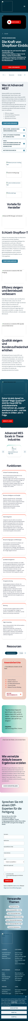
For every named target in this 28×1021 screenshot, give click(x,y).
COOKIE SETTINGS (14, 1008)
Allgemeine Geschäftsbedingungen (12, 888)
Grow (3, 973)
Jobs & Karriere (6, 954)
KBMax (3, 975)
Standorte (4, 956)
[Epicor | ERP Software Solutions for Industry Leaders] (7, 6)
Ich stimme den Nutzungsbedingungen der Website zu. (14, 875)
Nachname (6, 840)
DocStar (4, 980)
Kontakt (20, 75)
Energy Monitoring (14, 906)
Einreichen (8, 880)
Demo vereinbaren (14, 67)
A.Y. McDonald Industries (14, 683)
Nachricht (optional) (8, 865)
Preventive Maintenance (14, 927)
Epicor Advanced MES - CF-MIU (14, 910)
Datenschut (18, 991)
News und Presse (6, 958)
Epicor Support (19, 952)
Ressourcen (11, 75)
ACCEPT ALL (13, 1017)
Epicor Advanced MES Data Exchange (13, 917)
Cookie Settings (19, 993)
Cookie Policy (14, 1002)
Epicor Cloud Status (20, 963)
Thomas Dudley (12, 685)
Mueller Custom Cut (13, 681)
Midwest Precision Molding (14, 687)
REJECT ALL (14, 1012)
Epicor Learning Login (20, 956)
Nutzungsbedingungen (21, 990)
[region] (14, 1007)
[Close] (26, 997)
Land (5, 859)
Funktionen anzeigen (9, 261)
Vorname (6, 834)
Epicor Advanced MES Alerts (14, 913)
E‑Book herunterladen (10, 786)
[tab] (11, 653)
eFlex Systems (5, 978)
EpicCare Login (18, 954)
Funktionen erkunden (10, 123)
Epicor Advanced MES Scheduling (14, 920)
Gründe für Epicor (6, 952)
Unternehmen (7, 853)
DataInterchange (6, 977)
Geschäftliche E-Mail (8, 846)
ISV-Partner (5, 991)
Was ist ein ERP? (19, 976)
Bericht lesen (7, 421)
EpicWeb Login (18, 958)
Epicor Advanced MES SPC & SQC (14, 923)
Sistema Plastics (12, 680)
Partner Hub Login (6, 993)
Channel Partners (6, 990)
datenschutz (16, 886)
